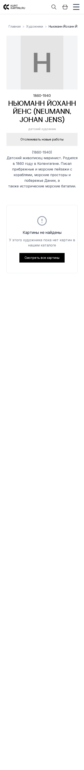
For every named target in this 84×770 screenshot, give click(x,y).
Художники (34, 26)
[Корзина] (65, 6)
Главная (15, 26)
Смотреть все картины (42, 257)
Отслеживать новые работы (42, 139)
